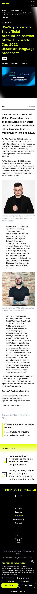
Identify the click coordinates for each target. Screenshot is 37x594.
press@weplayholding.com (16, 432)
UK (18, 535)
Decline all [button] (27, 585)
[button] (18, 591)
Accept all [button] (10, 585)
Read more (13, 574)
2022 (4, 58)
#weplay (5, 63)
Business (18, 512)
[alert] (18, 576)
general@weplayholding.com (17, 435)
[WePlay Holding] (5, 3)
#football (14, 63)
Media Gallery (18, 519)
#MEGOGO (24, 63)
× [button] (33, 563)
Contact (18, 523)
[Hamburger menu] (33, 3)
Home (4, 10)
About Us (18, 508)
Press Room (15, 10)
